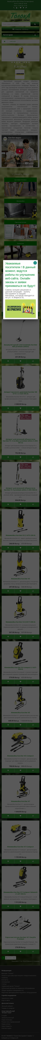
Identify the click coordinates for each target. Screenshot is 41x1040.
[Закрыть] (35, 263)
